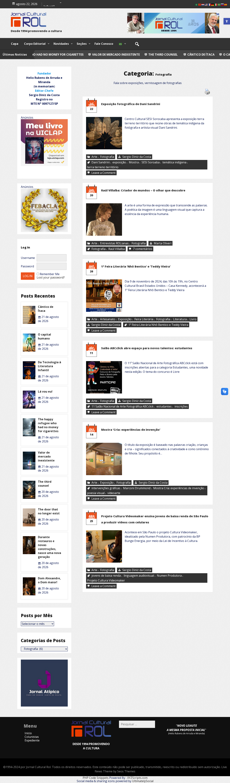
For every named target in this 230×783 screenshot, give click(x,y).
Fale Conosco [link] (104, 44)
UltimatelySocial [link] (142, 781)
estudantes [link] (164, 407)
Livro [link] (193, 319)
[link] (227, 21)
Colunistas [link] (32, 737)
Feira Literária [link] (143, 319)
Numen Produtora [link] (169, 576)
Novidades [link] (61, 44)
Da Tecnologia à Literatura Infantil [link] (49, 366)
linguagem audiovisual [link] (139, 576)
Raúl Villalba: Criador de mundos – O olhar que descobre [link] (143, 190)
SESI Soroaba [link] (151, 162)
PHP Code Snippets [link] (96, 778)
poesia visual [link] (96, 493)
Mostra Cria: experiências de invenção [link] (178, 488)
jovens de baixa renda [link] (106, 576)
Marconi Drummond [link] (136, 488)
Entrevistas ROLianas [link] (114, 243)
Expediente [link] (32, 740)
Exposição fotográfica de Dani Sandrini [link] (130, 104)
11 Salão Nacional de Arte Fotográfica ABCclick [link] (122, 407)
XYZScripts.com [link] (137, 778)
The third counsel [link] (112, 54)
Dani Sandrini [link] (100, 162)
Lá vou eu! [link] (45, 391)
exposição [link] (119, 162)
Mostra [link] (134, 162)
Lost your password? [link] (51, 277)
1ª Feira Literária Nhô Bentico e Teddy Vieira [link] (158, 325)
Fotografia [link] (107, 157)
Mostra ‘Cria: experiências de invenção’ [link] (130, 430)
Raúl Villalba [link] (116, 249)
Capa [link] (14, 44)
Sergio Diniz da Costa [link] (136, 157)
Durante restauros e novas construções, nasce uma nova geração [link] (49, 547)
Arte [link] (94, 157)
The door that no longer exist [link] (49, 511)
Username (28, 258)
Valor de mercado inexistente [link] (65, 54)
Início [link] (28, 733)
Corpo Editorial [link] (35, 44)
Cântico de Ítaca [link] (150, 54)
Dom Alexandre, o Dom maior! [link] (49, 580)
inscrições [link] (181, 407)
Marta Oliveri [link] (162, 243)
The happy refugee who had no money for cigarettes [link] (48, 425)
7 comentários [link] (143, 249)
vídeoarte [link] (113, 493)
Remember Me (49, 274)
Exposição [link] (125, 319)
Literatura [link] (180, 319)
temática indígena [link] (174, 162)
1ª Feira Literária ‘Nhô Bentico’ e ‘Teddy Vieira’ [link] (136, 266)
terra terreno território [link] (102, 167)
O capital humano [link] (56, 4)
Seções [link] (82, 44)
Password (27, 266)
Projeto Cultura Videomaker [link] (106, 580)
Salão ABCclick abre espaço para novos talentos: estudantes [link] (146, 348)
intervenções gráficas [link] (105, 488)
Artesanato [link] (107, 319)
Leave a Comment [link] (103, 173)
